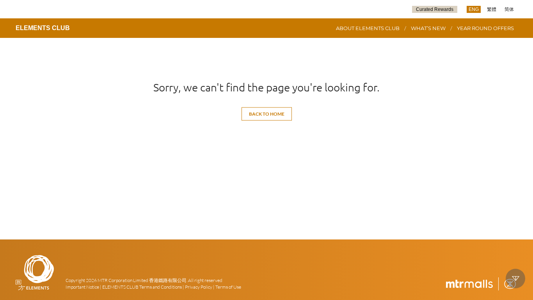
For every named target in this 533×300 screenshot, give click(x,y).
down (515, 278)
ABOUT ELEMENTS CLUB (368, 28)
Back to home (266, 114)
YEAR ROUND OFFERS (485, 28)
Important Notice (82, 287)
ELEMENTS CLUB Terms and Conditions (142, 287)
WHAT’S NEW (428, 28)
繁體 (491, 9)
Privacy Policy (198, 287)
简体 (509, 9)
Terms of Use (228, 287)
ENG (474, 9)
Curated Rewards (434, 9)
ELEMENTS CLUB (43, 28)
